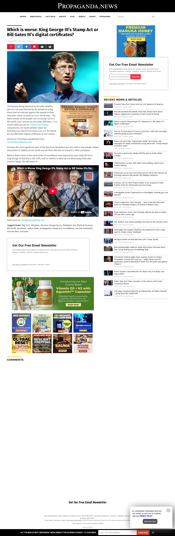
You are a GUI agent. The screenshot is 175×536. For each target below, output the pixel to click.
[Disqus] (53, 395)
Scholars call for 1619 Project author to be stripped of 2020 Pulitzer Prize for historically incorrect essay (138, 184)
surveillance (68, 228)
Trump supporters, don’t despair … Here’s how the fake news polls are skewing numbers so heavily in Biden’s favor (139, 203)
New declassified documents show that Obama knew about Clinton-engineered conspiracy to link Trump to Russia (138, 113)
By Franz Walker (128, 117)
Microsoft (11, 228)
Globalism (67, 225)
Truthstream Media (39, 125)
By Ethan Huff (127, 107)
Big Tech (26, 225)
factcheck (50, 17)
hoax (72, 17)
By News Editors (128, 127)
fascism (44, 225)
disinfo (92, 17)
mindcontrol (36, 17)
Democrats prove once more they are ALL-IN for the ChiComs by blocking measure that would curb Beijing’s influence (140, 174)
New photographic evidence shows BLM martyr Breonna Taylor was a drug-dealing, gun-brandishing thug (140, 248)
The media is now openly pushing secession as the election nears (141, 222)
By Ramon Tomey (128, 188)
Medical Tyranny (84, 225)
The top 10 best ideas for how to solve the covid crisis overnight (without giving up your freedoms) (140, 132)
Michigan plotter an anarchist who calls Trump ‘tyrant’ (136, 239)
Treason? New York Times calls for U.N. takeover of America (138, 104)
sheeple (82, 17)
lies (74, 225)
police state (33, 228)
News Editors (27, 41)
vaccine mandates (84, 228)
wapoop (62, 17)
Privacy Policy (87, 527)
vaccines (24, 231)
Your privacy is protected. (20, 264)
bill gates (35, 225)
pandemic (22, 228)
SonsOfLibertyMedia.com (19, 142)
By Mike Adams (128, 136)
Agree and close (150, 521)
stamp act (57, 228)
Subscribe (143, 532)
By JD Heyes (127, 148)
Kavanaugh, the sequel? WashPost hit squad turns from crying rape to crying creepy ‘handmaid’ (139, 231)
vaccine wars (13, 231)
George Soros (55, 225)
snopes (23, 17)
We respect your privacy (74, 520)
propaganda (105, 17)
